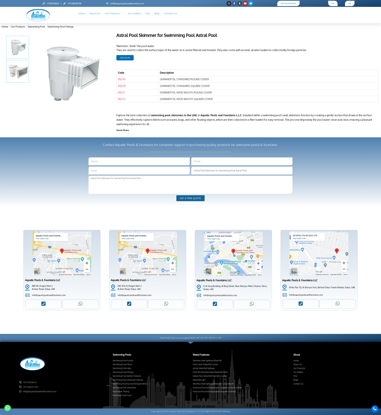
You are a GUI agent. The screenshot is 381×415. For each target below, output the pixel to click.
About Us (95, 13)
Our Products (112, 13)
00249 (121, 79)
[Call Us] (374, 408)
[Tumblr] (239, 3)
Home (82, 13)
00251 (121, 92)
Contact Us (170, 13)
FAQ (147, 13)
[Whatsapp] (7, 408)
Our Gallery (134, 13)
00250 (122, 85)
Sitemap (226, 411)
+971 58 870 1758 (212, 337)
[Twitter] (250, 3)
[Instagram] (229, 3)
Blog (156, 13)
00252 (122, 99)
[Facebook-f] (234, 3)
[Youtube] (245, 3)
